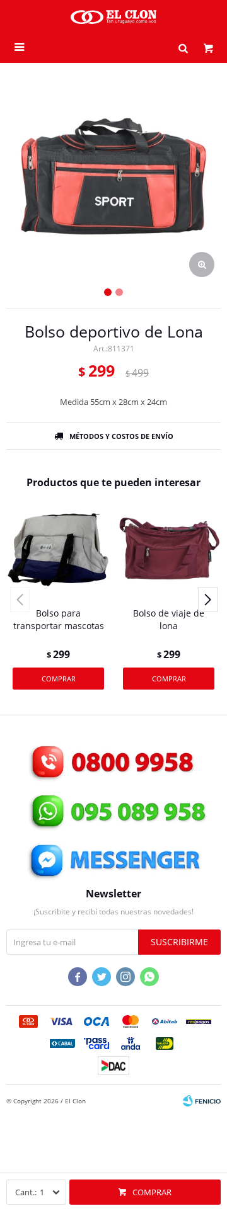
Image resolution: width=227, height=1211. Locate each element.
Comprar (152, 1192)
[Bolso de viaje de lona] (169, 549)
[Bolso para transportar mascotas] (58, 549)
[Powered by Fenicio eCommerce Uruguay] (202, 1100)
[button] (182, 47)
